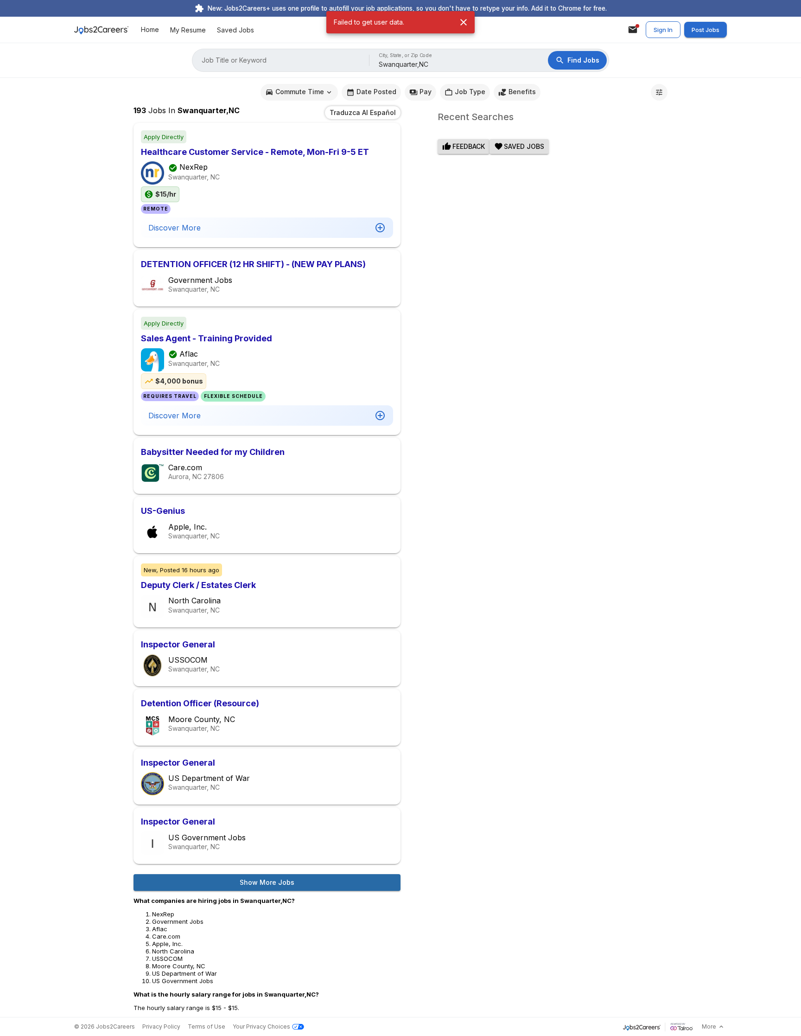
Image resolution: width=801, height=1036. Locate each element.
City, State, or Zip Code (405, 55)
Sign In (663, 29)
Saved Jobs (235, 30)
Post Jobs (705, 29)
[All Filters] (659, 92)
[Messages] (632, 29)
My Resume (188, 30)
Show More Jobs (267, 882)
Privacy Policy (161, 1026)
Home (150, 30)
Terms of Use (206, 1026)
